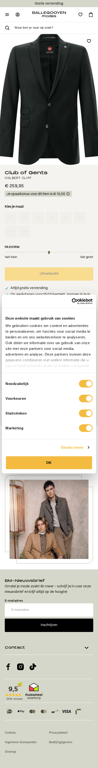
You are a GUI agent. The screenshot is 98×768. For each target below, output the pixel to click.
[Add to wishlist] (89, 41)
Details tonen (72, 447)
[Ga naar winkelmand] (90, 14)
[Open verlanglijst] (80, 14)
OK (49, 462)
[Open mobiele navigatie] (7, 14)
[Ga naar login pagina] (17, 14)
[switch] (86, 398)
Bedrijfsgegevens (60, 742)
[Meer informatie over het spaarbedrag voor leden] (68, 194)
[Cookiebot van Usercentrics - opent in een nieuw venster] (72, 301)
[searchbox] (54, 27)
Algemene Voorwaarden (21, 742)
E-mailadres (14, 601)
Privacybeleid (58, 732)
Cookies (10, 732)
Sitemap (10, 752)
